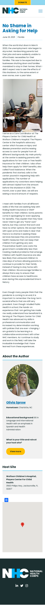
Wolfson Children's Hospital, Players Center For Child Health (21, 479)
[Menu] (40, 11)
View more (15, 451)
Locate (6, 500)
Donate (22, 2)
